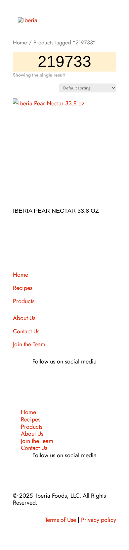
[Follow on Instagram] (58, 380)
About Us (24, 318)
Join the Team (29, 344)
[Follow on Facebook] (44, 380)
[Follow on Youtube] (84, 380)
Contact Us (26, 331)
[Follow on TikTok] (71, 380)
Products (23, 301)
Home (20, 42)
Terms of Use (60, 520)
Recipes (22, 288)
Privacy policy (98, 520)
